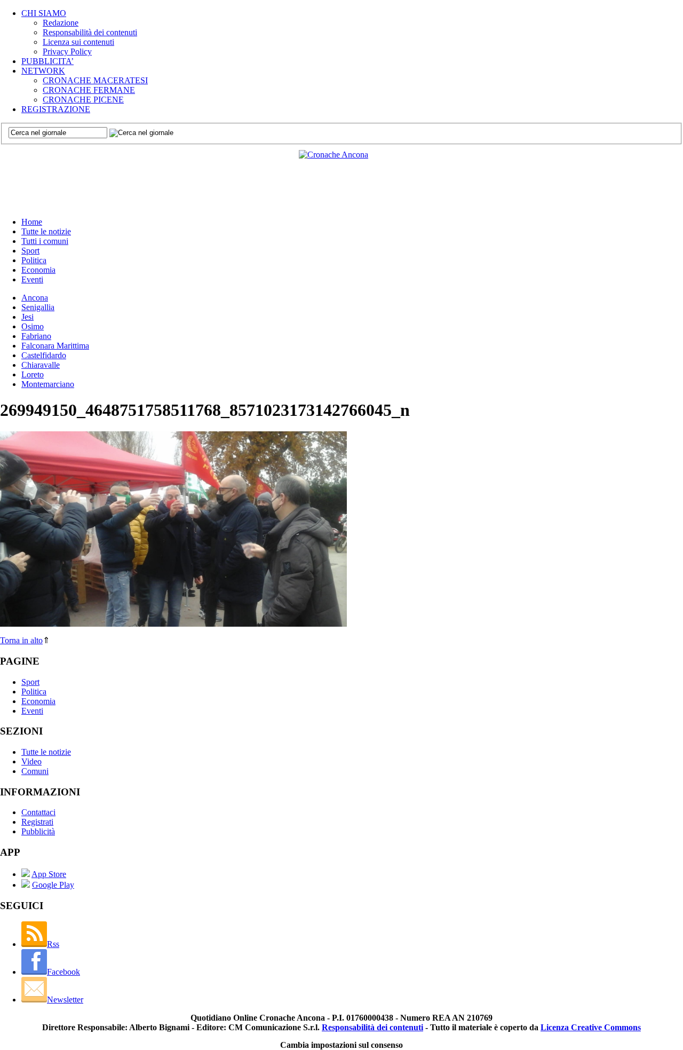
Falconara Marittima (55, 345)
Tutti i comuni (44, 241)
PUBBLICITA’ (47, 61)
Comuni (35, 771)
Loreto (32, 374)
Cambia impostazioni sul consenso (341, 1044)
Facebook (63, 971)
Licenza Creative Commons (591, 1027)
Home (31, 221)
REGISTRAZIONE (55, 109)
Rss (53, 944)
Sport (30, 250)
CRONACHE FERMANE (89, 89)
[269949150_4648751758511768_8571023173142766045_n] (173, 623)
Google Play (53, 884)
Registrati (37, 821)
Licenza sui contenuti (78, 41)
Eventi (32, 279)
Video (31, 761)
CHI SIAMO (43, 13)
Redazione (60, 22)
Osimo (32, 326)
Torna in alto (21, 640)
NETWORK (43, 70)
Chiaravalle (40, 364)
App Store (48, 874)
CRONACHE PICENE (83, 99)
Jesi (27, 316)
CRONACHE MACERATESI (95, 80)
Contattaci (38, 812)
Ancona (34, 297)
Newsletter (65, 999)
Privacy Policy (67, 51)
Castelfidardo (43, 355)
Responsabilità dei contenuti (90, 32)
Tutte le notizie (46, 231)
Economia (38, 269)
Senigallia (37, 307)
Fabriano (36, 336)
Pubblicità (38, 831)
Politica (33, 260)
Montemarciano (47, 384)
